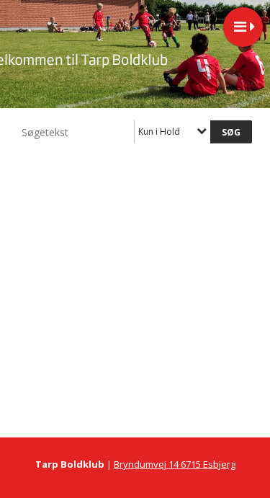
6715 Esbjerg (208, 464)
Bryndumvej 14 (147, 464)
